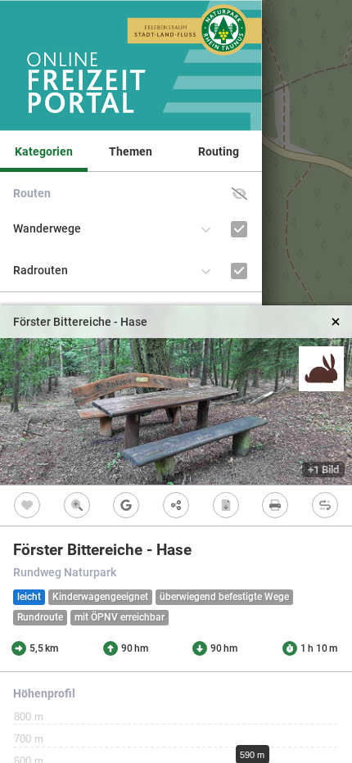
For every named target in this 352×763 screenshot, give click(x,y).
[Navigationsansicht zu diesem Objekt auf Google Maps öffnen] (126, 505)
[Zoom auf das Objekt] (77, 505)
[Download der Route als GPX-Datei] (225, 505)
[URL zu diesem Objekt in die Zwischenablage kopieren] (176, 505)
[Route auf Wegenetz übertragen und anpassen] (324, 505)
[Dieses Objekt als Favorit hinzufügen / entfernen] (27, 505)
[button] (239, 193)
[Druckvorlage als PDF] (275, 505)
